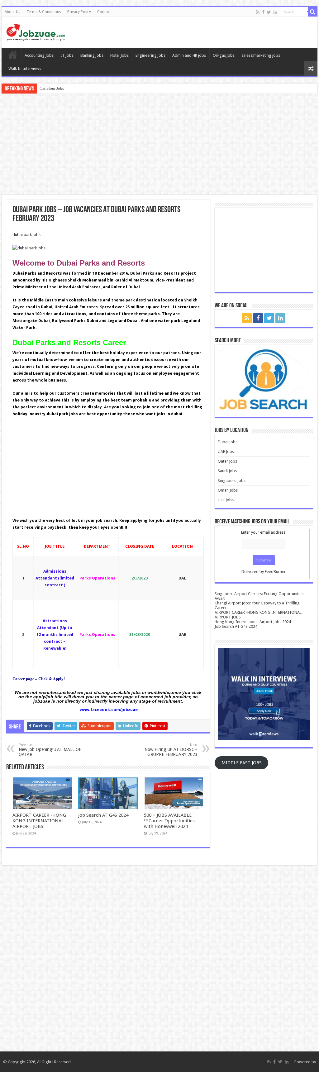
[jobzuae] (35, 31)
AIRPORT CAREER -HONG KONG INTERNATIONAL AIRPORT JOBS (39, 820)
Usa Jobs (226, 500)
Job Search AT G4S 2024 (103, 815)
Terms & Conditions (43, 12)
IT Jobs (67, 55)
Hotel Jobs (119, 55)
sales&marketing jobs (260, 55)
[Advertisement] (159, 145)
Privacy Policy (79, 12)
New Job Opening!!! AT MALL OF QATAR (50, 750)
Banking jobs (91, 55)
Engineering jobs (150, 55)
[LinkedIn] (275, 12)
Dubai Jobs (227, 442)
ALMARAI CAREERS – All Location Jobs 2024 (80, 88)
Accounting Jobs (39, 55)
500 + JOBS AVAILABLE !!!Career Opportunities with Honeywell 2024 (169, 820)
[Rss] (257, 12)
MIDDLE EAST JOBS (241, 763)
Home (13, 54)
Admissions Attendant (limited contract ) (55, 578)
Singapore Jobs (231, 480)
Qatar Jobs (227, 461)
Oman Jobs (228, 490)
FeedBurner (275, 571)
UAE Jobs (226, 451)
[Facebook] (263, 12)
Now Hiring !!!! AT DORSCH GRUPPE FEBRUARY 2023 (171, 750)
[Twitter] (269, 12)
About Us (12, 12)
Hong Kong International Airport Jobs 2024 (253, 621)
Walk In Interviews (24, 68)
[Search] (312, 12)
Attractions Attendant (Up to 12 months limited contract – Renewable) (54, 634)
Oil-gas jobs (224, 55)
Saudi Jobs (227, 471)
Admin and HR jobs (189, 55)
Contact (104, 12)
